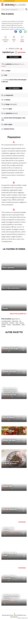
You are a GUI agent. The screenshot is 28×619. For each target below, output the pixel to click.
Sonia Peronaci (16, 324)
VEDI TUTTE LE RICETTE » (18, 313)
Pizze (17, 323)
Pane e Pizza (15, 321)
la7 (5, 1)
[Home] (15, 5)
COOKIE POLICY (25, 618)
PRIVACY (19, 618)
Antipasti (11, 323)
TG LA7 (12, 1)
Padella (9, 324)
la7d (8, 1)
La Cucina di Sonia (14, 248)
